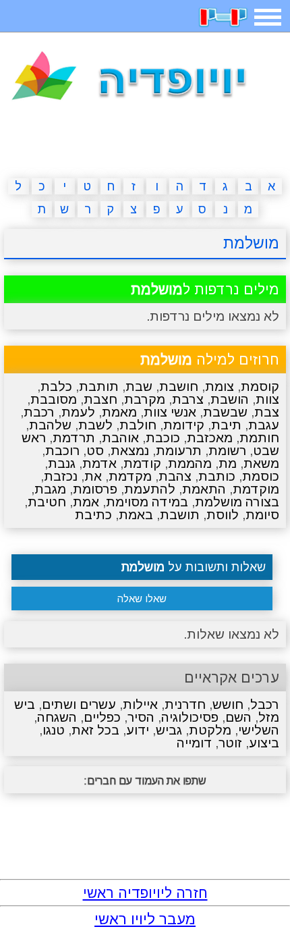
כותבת (216, 476)
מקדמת (130, 476)
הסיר (140, 717)
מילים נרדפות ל (205, 289)
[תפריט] (267, 17)
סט (95, 451)
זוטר (230, 743)
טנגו (53, 730)
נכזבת (61, 476)
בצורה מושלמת (237, 502)
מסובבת (53, 399)
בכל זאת (95, 730)
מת (228, 463)
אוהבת (120, 438)
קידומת (183, 425)
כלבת (56, 386)
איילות (140, 704)
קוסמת (260, 386)
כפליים (102, 717)
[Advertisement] (145, 142)
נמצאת (130, 451)
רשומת (227, 451)
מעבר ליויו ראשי (145, 919)
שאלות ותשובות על (193, 567)
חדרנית (185, 704)
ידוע (137, 730)
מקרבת (144, 399)
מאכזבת (210, 438)
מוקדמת (256, 489)
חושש (227, 704)
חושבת (178, 386)
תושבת (180, 515)
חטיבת (47, 502)
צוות (267, 399)
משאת (261, 463)
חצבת (100, 399)
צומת (219, 386)
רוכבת (62, 451)
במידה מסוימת (147, 502)
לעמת (78, 412)
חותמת (259, 438)
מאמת (119, 412)
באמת (136, 515)
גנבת (62, 463)
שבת (138, 386)
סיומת (262, 515)
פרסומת (95, 489)
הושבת (229, 399)
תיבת (226, 425)
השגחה (57, 717)
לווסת (222, 515)
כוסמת (260, 476)
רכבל (264, 704)
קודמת (142, 463)
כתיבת (93, 515)
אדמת (99, 463)
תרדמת (74, 438)
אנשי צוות (170, 412)
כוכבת (163, 438)
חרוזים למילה (209, 359)
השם (238, 717)
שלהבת (50, 425)
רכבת (39, 412)
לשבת (95, 425)
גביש (169, 730)
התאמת (204, 489)
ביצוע (264, 743)
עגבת (263, 425)
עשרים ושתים (79, 704)
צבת (266, 412)
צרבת (188, 399)
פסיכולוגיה (190, 717)
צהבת (175, 476)
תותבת (99, 386)
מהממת (190, 463)
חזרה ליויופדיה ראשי (145, 893)
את (93, 476)
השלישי (258, 730)
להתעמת (149, 489)
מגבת (50, 489)
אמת (86, 502)
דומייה (194, 743)
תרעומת (179, 451)
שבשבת (225, 412)
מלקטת (210, 730)
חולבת (137, 425)
